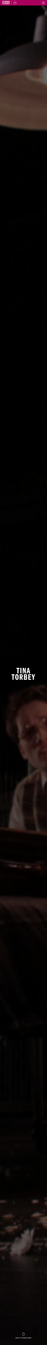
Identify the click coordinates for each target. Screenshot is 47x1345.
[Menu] (43, 3)
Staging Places (6, 3)
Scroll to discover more (23, 1338)
